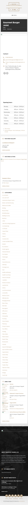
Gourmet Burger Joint (10, 130)
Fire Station (5, 254)
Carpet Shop (5, 231)
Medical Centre (5, 295)
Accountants (5, 195)
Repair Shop (5, 339)
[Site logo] (14, 10)
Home (4, 29)
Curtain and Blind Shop (7, 241)
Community (12, 488)
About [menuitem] (10, 498)
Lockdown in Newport (8, 142)
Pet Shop (4, 318)
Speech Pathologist (6, 347)
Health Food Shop (6, 275)
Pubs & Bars (5, 334)
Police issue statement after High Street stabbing (12, 481)
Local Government (6, 290)
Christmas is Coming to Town (9, 487)
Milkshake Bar (5, 298)
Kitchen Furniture (6, 282)
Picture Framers (6, 326)
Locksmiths (5, 293)
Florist (3, 259)
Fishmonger (5, 257)
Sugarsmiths (13, 402)
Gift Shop (4, 264)
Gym (3, 269)
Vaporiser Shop (5, 367)
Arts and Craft (5, 197)
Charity (4, 233)
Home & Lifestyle (6, 277)
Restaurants (5, 341)
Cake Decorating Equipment (8, 223)
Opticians (4, 313)
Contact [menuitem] (21, 498)
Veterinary (4, 370)
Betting (4, 208)
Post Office (5, 329)
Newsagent (5, 308)
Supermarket (5, 352)
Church (4, 236)
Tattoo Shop (5, 360)
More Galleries (6, 150)
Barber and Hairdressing (8, 203)
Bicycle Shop (5, 210)
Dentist (4, 244)
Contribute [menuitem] (15, 498)
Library (4, 287)
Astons (11, 384)
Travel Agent (5, 362)
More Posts (4, 491)
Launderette (5, 285)
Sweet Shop (5, 354)
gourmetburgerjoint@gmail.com (14, 60)
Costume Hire (5, 239)
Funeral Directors (6, 262)
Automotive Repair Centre (8, 200)
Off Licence (5, 311)
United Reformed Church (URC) (17, 412)
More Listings (5, 186)
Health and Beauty (6, 272)
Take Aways (7, 128)
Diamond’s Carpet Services (16, 393)
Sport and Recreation (7, 349)
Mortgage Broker (6, 300)
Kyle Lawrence (22, 501)
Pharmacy (4, 323)
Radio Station (5, 336)
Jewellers (4, 280)
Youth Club (4, 375)
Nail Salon (4, 305)
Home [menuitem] (6, 498)
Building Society (6, 215)
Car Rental (4, 228)
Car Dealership (5, 226)
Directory (9, 29)
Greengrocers (5, 267)
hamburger (17, 130)
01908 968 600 (9, 57)
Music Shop (5, 303)
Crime (10, 483)
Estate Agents (5, 249)
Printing (4, 331)
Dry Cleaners (5, 246)
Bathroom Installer (6, 205)
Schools (4, 344)
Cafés (3, 221)
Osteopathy (5, 316)
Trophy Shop (5, 365)
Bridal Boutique (5, 213)
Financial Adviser (6, 251)
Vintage (4, 372)
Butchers (4, 218)
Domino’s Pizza (6, 178)
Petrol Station (5, 321)
